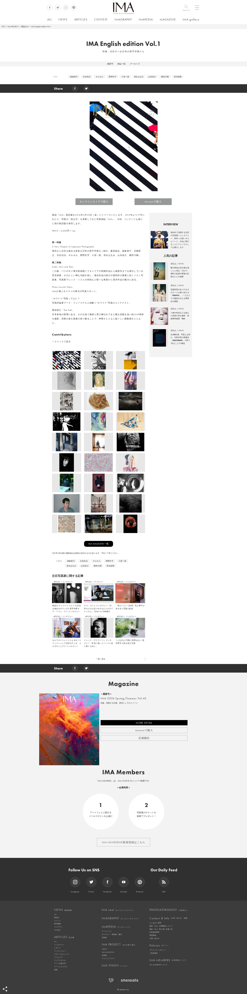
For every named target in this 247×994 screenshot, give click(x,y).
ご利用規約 (154, 953)
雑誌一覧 (121, 63)
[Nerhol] (98, 402)
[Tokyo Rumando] (130, 484)
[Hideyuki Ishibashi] (130, 402)
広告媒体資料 (155, 932)
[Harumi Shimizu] (98, 381)
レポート (57, 948)
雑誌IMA (25, 26)
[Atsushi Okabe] (98, 463)
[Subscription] (131, 655)
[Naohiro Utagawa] (98, 504)
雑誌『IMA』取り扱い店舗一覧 (161, 929)
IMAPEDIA (116, 927)
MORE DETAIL (144, 722)
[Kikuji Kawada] (98, 525)
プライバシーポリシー (158, 950)
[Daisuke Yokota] (98, 422)
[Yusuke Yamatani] (66, 422)
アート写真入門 (60, 963)
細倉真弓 (74, 76)
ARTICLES (56, 582)
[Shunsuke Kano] (130, 422)
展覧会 (56, 918)
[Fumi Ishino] (98, 361)
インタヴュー (67, 582)
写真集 (104, 938)
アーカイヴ (58, 957)
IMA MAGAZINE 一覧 (98, 543)
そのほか (57, 930)
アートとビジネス (60, 967)
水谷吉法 (87, 76)
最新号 (110, 63)
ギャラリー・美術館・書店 (112, 934)
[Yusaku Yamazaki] (66, 463)
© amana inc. (123, 989)
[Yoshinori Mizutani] (66, 361)
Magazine (123, 684)
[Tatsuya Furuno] (66, 443)
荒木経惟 (178, 76)
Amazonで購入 (153, 201)
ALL (55, 914)
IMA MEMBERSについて (158, 965)
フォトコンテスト (108, 958)
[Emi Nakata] (98, 443)
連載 (55, 970)
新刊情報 (57, 924)
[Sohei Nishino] (66, 402)
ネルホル (99, 76)
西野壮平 (112, 76)
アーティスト (107, 931)
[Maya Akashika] (98, 484)
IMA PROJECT (12, 26)
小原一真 (125, 76)
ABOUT (104, 949)
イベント (57, 921)
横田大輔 (165, 76)
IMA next (118, 910)
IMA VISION (115, 965)
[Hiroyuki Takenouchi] (66, 484)
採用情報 (153, 935)
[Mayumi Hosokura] (130, 361)
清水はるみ (139, 76)
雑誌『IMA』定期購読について (161, 926)
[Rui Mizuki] (130, 443)
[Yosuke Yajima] (66, 504)
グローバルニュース (61, 954)
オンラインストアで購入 (94, 201)
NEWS (63, 910)
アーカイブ (135, 63)
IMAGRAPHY (120, 918)
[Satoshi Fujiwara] (130, 381)
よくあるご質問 (155, 923)
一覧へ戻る (100, 659)
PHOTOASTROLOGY (169, 910)
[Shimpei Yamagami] (130, 504)
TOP (3, 26)
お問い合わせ (155, 938)
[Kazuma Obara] (66, 381)
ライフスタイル (60, 960)
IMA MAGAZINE (108, 952)
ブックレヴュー (60, 951)
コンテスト (58, 927)
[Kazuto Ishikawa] (130, 463)
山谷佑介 (152, 76)
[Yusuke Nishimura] (130, 525)
